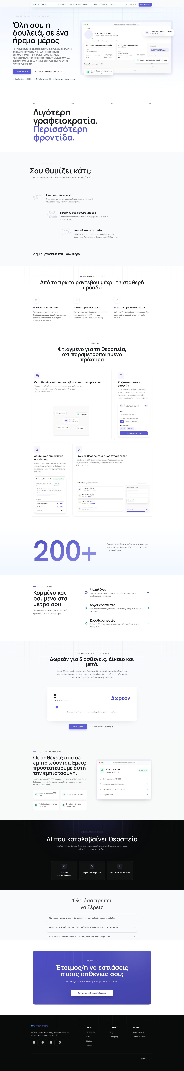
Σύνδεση (89, 1041)
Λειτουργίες (62, 4)
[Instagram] (42, 1042)
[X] (51, 1042)
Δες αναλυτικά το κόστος (100, 727)
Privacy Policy (138, 1032)
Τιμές (95, 4)
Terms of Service (140, 1037)
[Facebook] (34, 1042)
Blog (112, 4)
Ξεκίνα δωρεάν (145, 4)
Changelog (104, 4)
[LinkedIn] (59, 1042)
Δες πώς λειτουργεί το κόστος (47, 71)
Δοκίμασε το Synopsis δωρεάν (92, 993)
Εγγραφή (89, 1045)
